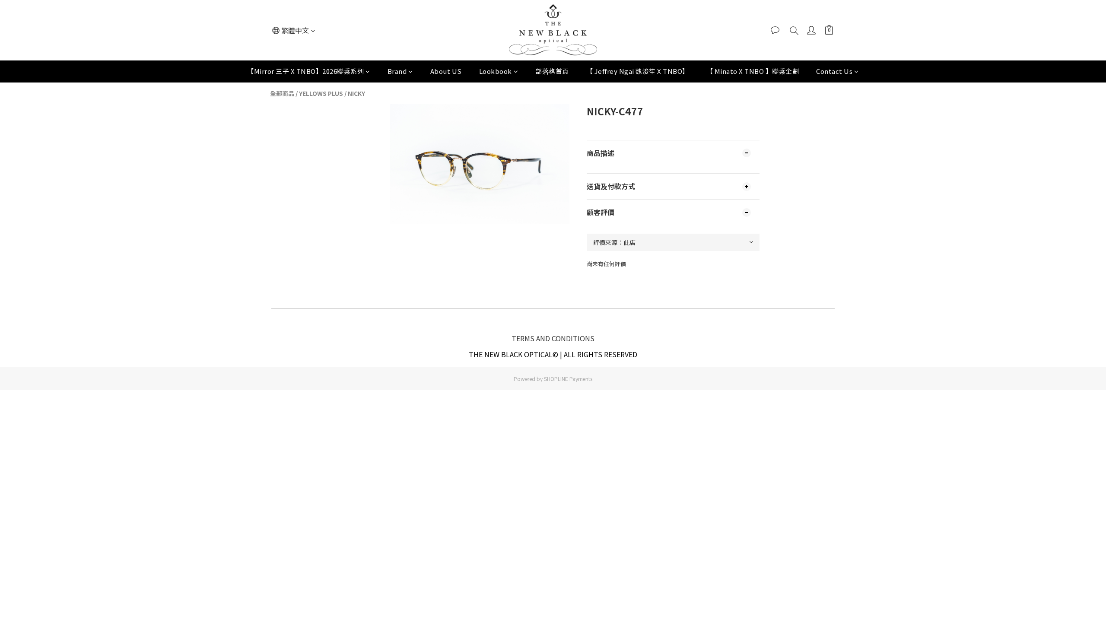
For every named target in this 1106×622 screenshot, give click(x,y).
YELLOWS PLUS (321, 93)
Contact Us (834, 71)
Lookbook (495, 71)
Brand (397, 71)
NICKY (356, 93)
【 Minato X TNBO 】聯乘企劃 (752, 71)
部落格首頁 (552, 71)
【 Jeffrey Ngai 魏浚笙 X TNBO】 (637, 71)
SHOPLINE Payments (568, 378)
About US (446, 71)
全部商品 (282, 93)
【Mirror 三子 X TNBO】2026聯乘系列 (305, 71)
